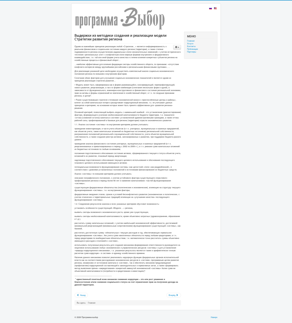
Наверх (214, 317)
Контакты (191, 46)
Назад (82, 295)
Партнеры (191, 51)
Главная (191, 40)
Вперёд (172, 295)
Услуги (190, 43)
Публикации (192, 49)
